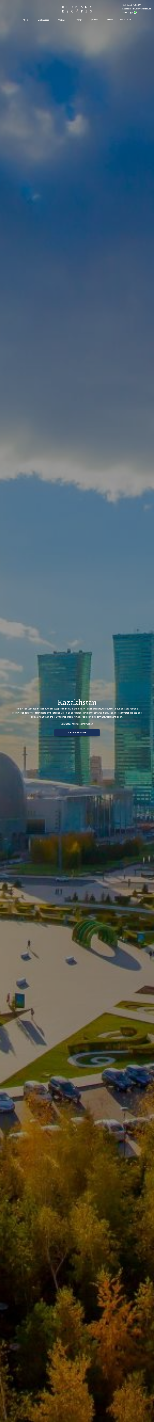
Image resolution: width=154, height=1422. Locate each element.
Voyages (79, 20)
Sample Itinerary (77, 732)
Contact (109, 20)
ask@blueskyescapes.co (139, 8)
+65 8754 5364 (134, 5)
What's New (125, 20)
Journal (94, 20)
